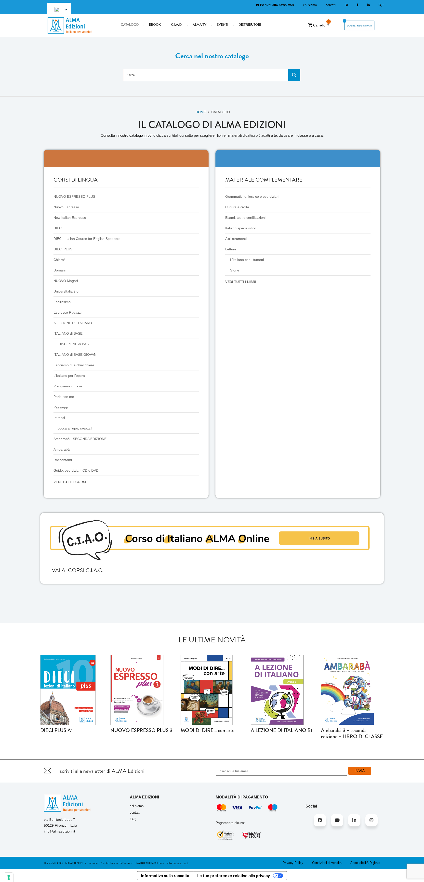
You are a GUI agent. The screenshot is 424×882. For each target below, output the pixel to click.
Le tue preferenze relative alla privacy (233, 875)
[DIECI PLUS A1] (68, 689)
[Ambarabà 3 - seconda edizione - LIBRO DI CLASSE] (347, 689)
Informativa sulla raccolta (165, 875)
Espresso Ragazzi (67, 312)
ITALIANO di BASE (67, 333)
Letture (230, 249)
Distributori (249, 24)
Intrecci (59, 418)
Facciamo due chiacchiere (73, 365)
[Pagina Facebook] (357, 5)
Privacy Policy (293, 863)
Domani (59, 270)
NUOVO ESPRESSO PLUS (74, 196)
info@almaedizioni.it (59, 831)
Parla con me (63, 397)
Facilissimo (62, 302)
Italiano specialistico (240, 228)
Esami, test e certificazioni (245, 218)
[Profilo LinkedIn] (368, 5)
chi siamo (310, 5)
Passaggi (60, 407)
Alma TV (199, 24)
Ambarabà (61, 449)
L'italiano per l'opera (69, 376)
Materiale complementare (264, 180)
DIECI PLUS (62, 249)
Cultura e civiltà (237, 207)
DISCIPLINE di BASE (74, 344)
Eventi (222, 24)
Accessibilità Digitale (365, 863)
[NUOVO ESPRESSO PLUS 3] (136, 689)
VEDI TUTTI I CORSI (69, 482)
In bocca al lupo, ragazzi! (72, 428)
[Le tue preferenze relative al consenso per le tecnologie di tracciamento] (8, 877)
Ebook (155, 24)
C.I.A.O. (176, 24)
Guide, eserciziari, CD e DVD (75, 470)
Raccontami (62, 460)
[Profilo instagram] (346, 5)
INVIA (360, 771)
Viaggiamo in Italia (67, 386)
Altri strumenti (236, 239)
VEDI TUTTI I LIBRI (240, 282)
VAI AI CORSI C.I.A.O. (78, 570)
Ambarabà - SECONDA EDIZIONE (79, 439)
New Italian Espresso (69, 218)
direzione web (180, 863)
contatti (331, 5)
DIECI (58, 228)
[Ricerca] (381, 5)
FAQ (133, 819)
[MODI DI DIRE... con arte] (207, 689)
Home (201, 112)
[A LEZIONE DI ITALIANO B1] (277, 689)
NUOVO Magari (65, 281)
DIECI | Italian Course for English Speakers (86, 239)
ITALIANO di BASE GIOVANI (75, 354)
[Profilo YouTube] (337, 820)
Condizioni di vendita (327, 863)
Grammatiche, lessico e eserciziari (251, 196)
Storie (234, 270)
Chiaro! (59, 260)
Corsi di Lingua (75, 180)
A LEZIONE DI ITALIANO (72, 323)
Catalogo (130, 24)
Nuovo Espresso (66, 207)
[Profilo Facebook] (320, 820)
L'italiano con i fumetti (247, 260)
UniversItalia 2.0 (66, 291)
